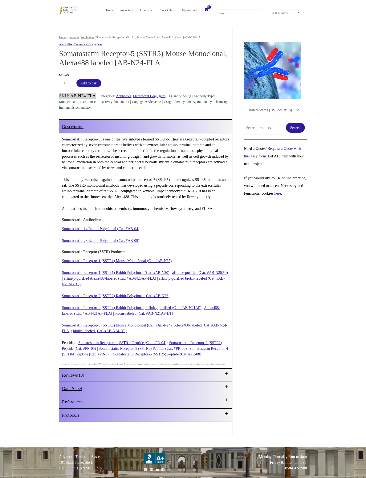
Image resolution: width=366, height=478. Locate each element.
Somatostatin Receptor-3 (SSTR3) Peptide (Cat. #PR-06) (143, 348)
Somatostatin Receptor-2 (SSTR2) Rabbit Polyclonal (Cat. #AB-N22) (115, 296)
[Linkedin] (163, 470)
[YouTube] (157, 470)
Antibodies (87, 37)
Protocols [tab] (70, 415)
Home (109, 10)
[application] (132, 10)
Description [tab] (72, 126)
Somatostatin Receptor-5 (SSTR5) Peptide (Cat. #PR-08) (157, 354)
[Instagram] (151, 470)
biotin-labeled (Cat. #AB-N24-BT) (100, 331)
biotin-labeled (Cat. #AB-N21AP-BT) (144, 313)
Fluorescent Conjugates (88, 44)
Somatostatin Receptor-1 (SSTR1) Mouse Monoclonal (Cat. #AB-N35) (117, 261)
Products (125, 10)
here (277, 193)
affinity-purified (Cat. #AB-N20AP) (200, 272)
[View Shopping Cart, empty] (206, 9)
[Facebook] (146, 470)
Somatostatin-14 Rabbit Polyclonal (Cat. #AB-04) (100, 229)
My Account (189, 10)
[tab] (145, 126)
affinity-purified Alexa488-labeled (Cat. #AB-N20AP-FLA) (110, 278)
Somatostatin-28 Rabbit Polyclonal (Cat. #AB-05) (100, 240)
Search (295, 128)
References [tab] (72, 401)
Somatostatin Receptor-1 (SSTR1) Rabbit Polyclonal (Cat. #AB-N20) (115, 272)
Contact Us (165, 10)
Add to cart (89, 83)
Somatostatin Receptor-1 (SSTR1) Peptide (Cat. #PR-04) (122, 343)
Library (144, 10)
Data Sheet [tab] (72, 388)
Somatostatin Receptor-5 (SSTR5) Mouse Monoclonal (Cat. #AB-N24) (117, 325)
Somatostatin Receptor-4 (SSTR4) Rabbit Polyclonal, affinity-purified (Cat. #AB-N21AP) (131, 308)
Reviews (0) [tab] (73, 375)
